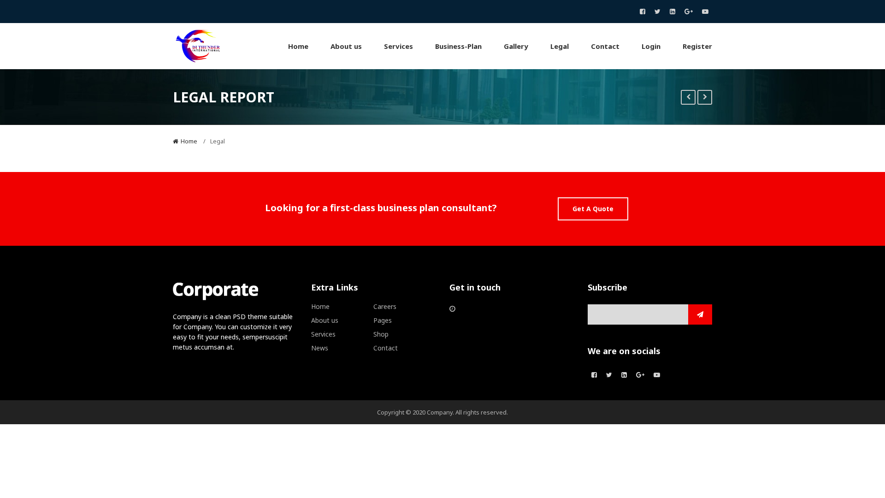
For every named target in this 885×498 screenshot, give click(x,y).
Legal (217, 141)
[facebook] (642, 11)
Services (323, 334)
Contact (385, 348)
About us (324, 320)
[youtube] (705, 11)
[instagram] (672, 11)
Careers (384, 306)
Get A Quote (593, 208)
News (319, 348)
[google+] (688, 11)
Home (189, 141)
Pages (382, 320)
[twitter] (657, 11)
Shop (381, 334)
